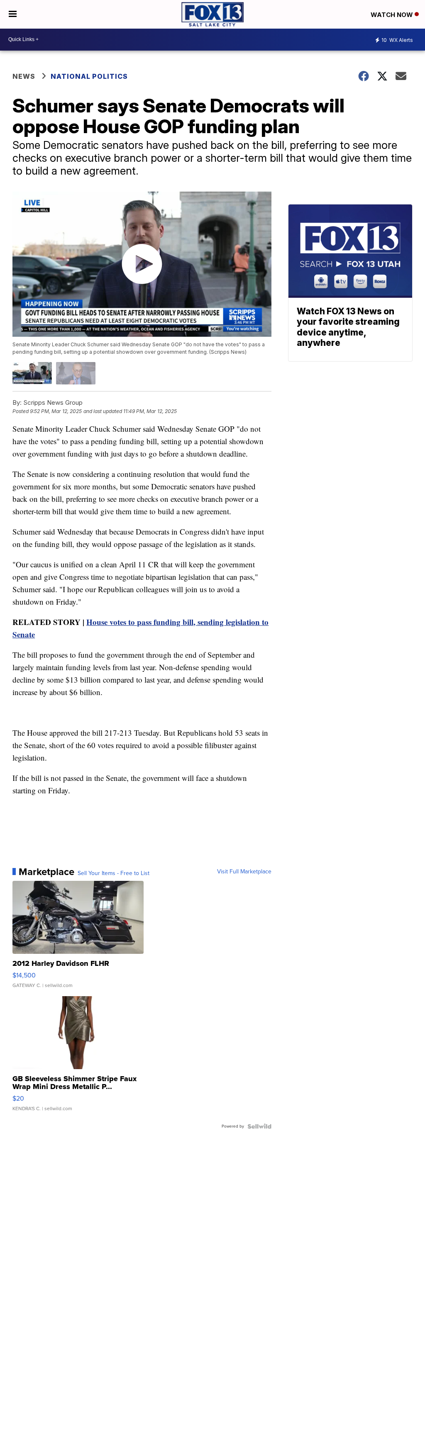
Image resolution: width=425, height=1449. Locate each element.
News (23, 76)
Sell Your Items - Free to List (113, 873)
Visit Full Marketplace (244, 872)
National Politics (89, 76)
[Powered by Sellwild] (259, 1126)
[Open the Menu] (12, 14)
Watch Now (393, 15)
